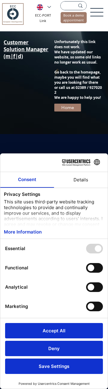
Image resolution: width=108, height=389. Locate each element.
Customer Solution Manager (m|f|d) (26, 49)
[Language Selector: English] (43, 7)
